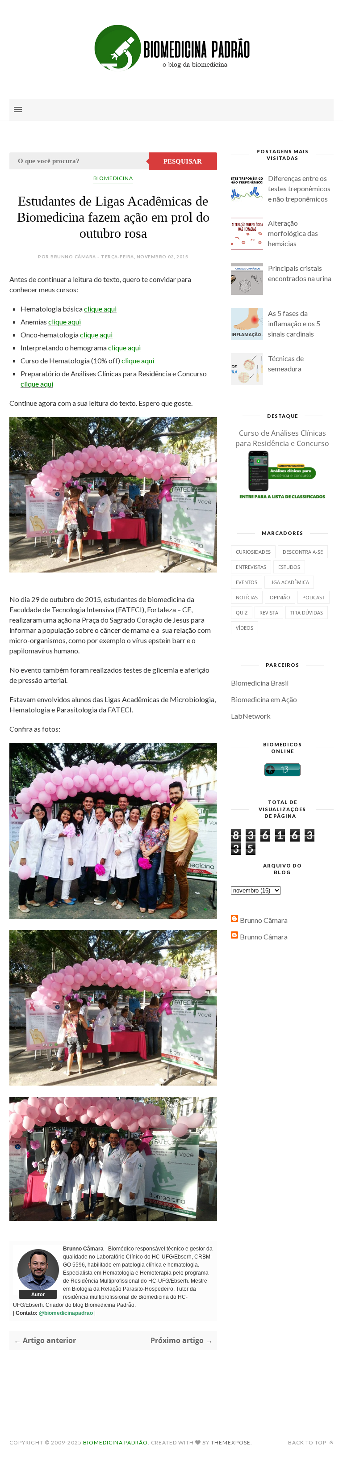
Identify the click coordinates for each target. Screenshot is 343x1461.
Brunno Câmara (264, 920)
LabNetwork (251, 716)
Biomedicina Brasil (260, 682)
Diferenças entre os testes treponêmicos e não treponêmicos (299, 188)
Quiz (241, 612)
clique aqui (100, 308)
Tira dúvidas (306, 612)
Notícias (247, 597)
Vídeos (244, 627)
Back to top (308, 1442)
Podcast (313, 597)
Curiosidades (253, 551)
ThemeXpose (231, 1442)
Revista (268, 612)
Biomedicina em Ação (264, 699)
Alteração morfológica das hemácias (293, 233)
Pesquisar (182, 161)
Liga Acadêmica (289, 582)
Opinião (280, 597)
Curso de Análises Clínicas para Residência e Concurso (282, 438)
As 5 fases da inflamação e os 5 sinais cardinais (294, 323)
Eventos (246, 582)
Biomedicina (113, 178)
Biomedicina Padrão (115, 1442)
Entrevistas (251, 567)
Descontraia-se (303, 551)
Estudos (289, 567)
